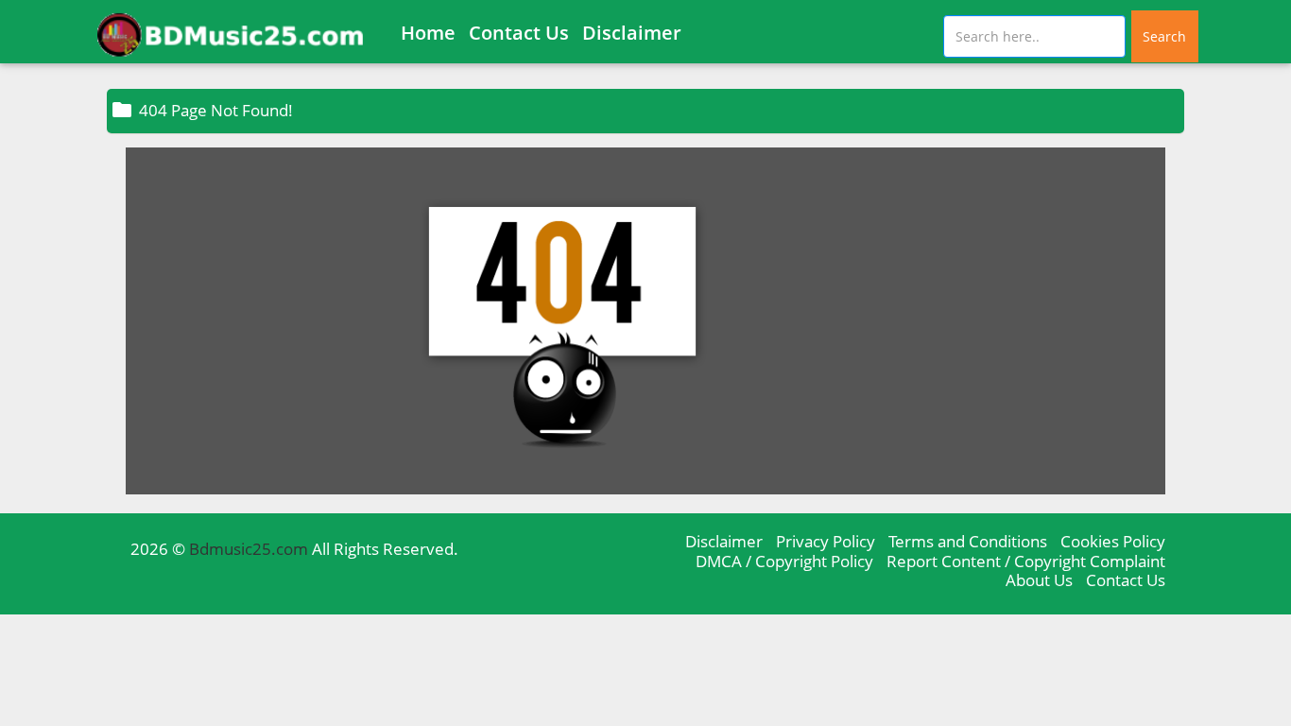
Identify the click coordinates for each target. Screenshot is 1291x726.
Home (428, 32)
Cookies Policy (1112, 541)
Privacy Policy (825, 541)
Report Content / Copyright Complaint (1025, 561)
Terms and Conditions (967, 541)
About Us (1039, 580)
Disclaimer (631, 32)
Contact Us (519, 32)
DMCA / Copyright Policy (784, 561)
